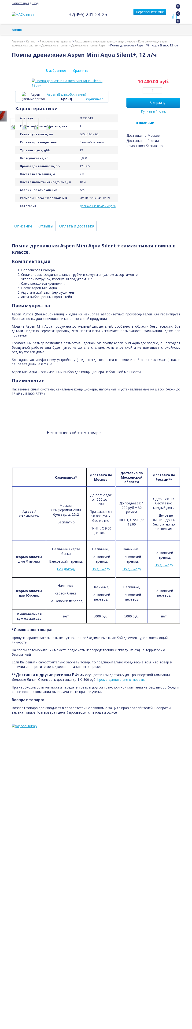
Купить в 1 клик (153, 111)
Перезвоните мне (150, 12)
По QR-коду (66, 569)
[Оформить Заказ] (175, 10)
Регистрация (20, 3)
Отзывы (45, 226)
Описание (23, 226)
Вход (35, 3)
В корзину (157, 102)
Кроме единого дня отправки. (121, 679)
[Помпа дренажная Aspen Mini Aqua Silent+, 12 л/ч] (13, 124)
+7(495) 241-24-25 (88, 14)
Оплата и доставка (76, 226)
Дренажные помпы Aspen (98, 206)
